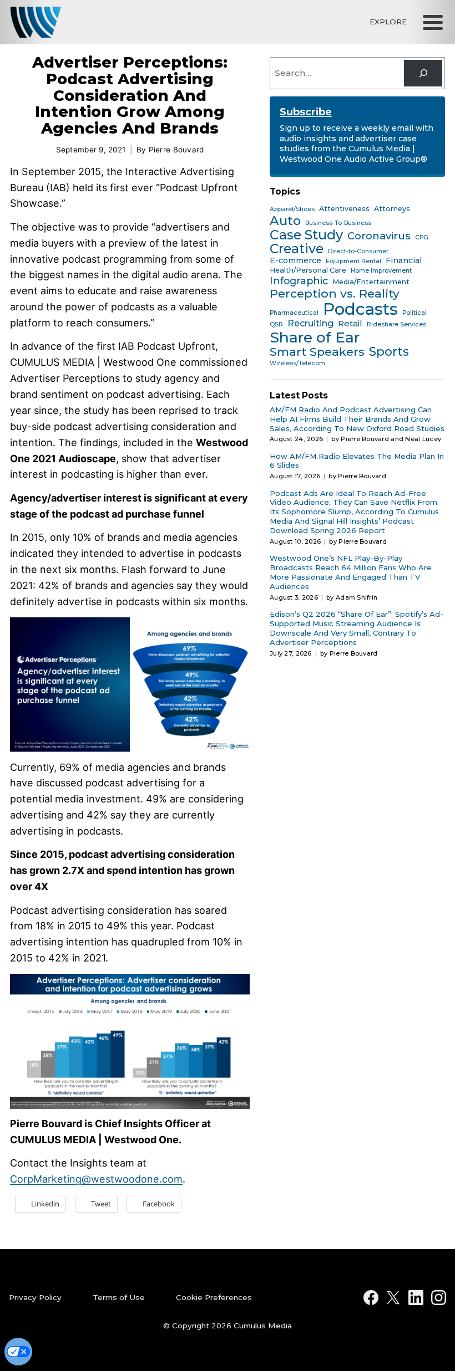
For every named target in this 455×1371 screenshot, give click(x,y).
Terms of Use (119, 1297)
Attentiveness (344, 209)
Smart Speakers (317, 352)
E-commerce (295, 261)
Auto (285, 221)
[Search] (423, 73)
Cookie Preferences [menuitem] (214, 1297)
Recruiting (310, 323)
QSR (276, 324)
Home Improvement (381, 271)
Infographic (299, 280)
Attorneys (392, 209)
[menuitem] (47, 1298)
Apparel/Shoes (292, 209)
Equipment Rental (353, 261)
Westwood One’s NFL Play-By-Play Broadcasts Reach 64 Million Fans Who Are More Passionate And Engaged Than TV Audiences (351, 572)
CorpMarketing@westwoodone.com (96, 1179)
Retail (350, 323)
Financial (404, 261)
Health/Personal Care (308, 270)
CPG (421, 237)
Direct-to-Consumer (358, 251)
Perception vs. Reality (335, 293)
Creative (296, 249)
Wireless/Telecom (297, 363)
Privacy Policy (35, 1297)
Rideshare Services (396, 324)
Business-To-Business (338, 223)
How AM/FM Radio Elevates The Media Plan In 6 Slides (357, 461)
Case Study (306, 235)
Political (414, 313)
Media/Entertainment (371, 282)
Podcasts (360, 309)
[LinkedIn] (415, 1297)
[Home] (35, 22)
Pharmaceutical (294, 313)
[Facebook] (370, 1297)
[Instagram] (438, 1297)
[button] (433, 22)
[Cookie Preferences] (18, 1351)
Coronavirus (379, 236)
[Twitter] (393, 1297)
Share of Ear (315, 337)
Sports (389, 352)
